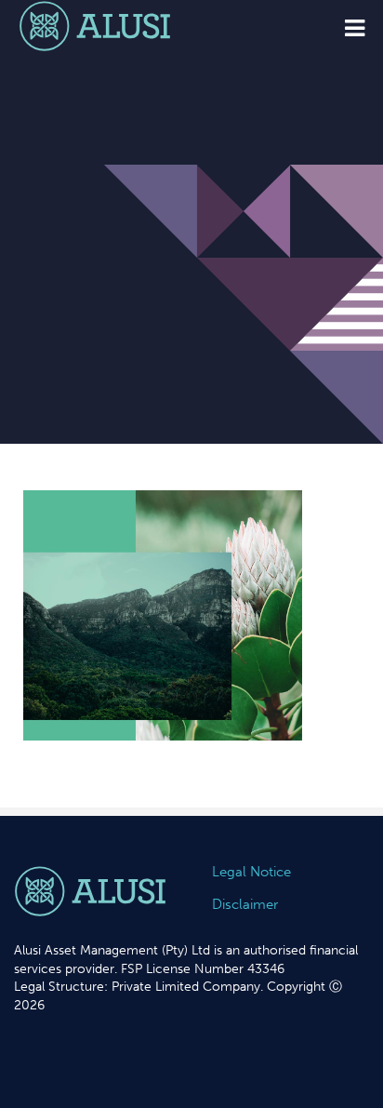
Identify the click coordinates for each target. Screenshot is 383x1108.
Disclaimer (245, 904)
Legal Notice (251, 871)
